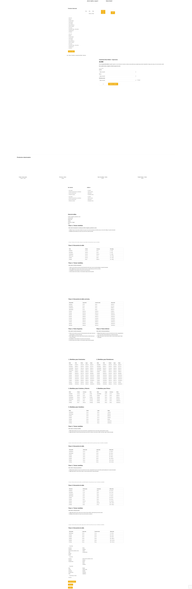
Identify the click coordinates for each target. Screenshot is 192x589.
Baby (70, 55)
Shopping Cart (71, 30)
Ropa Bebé (71, 566)
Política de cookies (72, 194)
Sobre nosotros (90, 191)
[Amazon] (115, 198)
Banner (70, 19)
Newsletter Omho (91, 194)
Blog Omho (90, 193)
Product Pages (71, 20)
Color (100, 69)
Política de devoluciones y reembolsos (75, 191)
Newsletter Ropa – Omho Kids (74, 29)
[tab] (96, 216)
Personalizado (102, 78)
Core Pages (71, 23)
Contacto (89, 190)
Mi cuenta (70, 27)
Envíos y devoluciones (72, 193)
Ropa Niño (71, 556)
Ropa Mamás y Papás (73, 575)
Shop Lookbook (71, 26)
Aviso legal (70, 190)
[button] (96, 546)
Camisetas (73, 55)
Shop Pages (71, 22)
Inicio (67, 55)
